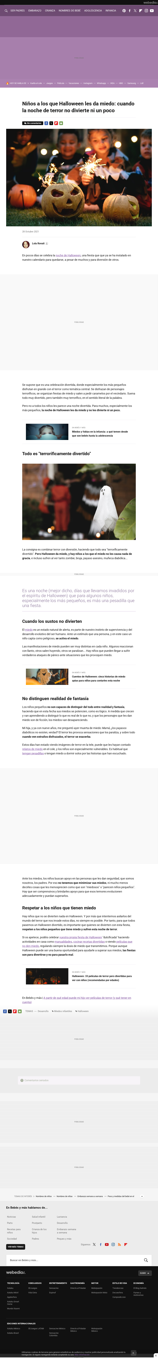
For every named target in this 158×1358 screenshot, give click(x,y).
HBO (121, 83)
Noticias (11, 1216)
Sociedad (12, 1238)
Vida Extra (32, 1292)
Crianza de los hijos (39, 1231)
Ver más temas (15, 1247)
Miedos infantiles (63, 1011)
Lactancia (62, 1216)
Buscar (146, 1260)
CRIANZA (50, 10)
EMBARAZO (34, 10)
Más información (82, 1355)
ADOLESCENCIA (93, 10)
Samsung (131, 83)
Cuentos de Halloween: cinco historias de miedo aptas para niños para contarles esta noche (98, 678)
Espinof (52, 1292)
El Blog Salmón (139, 1288)
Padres (35, 1238)
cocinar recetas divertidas (89, 941)
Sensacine (53, 1288)
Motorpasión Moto (99, 1292)
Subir (143, 1273)
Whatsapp (101, 83)
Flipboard (141, 11)
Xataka (10, 1288)
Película (60, 83)
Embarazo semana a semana (90, 1196)
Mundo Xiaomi (13, 1308)
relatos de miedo (32, 749)
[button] (39, 244)
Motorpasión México (96, 1329)
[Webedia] (150, 2)
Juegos (49, 83)
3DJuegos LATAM (36, 1328)
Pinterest (124, 11)
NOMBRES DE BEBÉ (70, 10)
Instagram (146, 11)
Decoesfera (117, 1292)
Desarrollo (43, 1011)
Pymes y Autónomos (138, 1293)
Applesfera (12, 1297)
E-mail (61, 123)
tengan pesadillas (33, 753)
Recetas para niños (14, 1231)
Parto (10, 1223)
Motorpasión (96, 1288)
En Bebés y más (78, 428)
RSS (119, 1244)
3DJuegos (32, 1288)
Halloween (83, 1011)
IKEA (112, 83)
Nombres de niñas (65, 1196)
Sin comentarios (34, 123)
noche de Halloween (68, 255)
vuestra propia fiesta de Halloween (80, 937)
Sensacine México (57, 1328)
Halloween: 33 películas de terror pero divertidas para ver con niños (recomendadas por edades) (102, 978)
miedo (29, 629)
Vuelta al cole (36, 83)
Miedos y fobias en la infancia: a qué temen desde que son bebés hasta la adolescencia (100, 433)
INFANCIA (111, 10)
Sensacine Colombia (53, 1334)
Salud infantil (38, 1216)
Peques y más (64, 1238)
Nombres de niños (44, 1196)
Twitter (135, 11)
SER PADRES (17, 10)
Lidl (141, 83)
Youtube (152, 11)
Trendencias (117, 1288)
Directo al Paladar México (78, 1329)
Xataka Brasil (13, 1333)
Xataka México (13, 1328)
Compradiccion (119, 1297)
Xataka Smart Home (13, 1302)
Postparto (37, 1223)
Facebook (129, 11)
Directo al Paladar (78, 1288)
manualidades (63, 941)
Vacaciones (74, 83)
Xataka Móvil (12, 1292)
